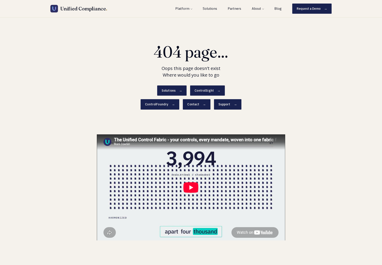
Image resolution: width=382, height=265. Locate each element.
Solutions (210, 8)
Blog (278, 8)
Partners (234, 8)
